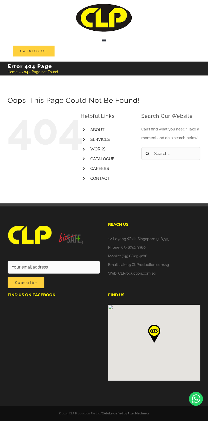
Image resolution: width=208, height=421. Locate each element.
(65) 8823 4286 (134, 256)
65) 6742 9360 (133, 247)
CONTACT (100, 178)
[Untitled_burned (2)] (104, 5)
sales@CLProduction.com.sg (144, 264)
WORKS (98, 149)
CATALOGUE (102, 159)
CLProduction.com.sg (136, 273)
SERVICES (100, 139)
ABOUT (97, 129)
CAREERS (99, 168)
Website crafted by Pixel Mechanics (125, 413)
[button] (154, 334)
